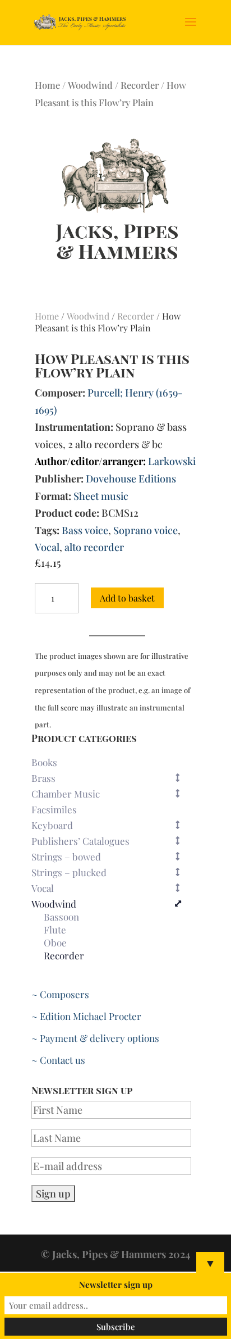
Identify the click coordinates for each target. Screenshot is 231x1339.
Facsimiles (54, 809)
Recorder (140, 85)
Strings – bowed (66, 856)
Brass (43, 778)
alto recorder (94, 547)
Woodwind (90, 85)
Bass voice (85, 530)
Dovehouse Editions (131, 478)
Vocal (47, 547)
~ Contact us (58, 1060)
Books (44, 762)
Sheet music (100, 496)
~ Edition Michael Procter (86, 1016)
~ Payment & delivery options (95, 1038)
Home (47, 85)
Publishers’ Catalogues (80, 841)
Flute (55, 930)
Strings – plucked (69, 872)
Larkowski (172, 461)
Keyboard (52, 825)
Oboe (55, 943)
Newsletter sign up (116, 1284)
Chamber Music (65, 793)
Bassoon (61, 917)
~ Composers (60, 994)
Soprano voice (145, 530)
